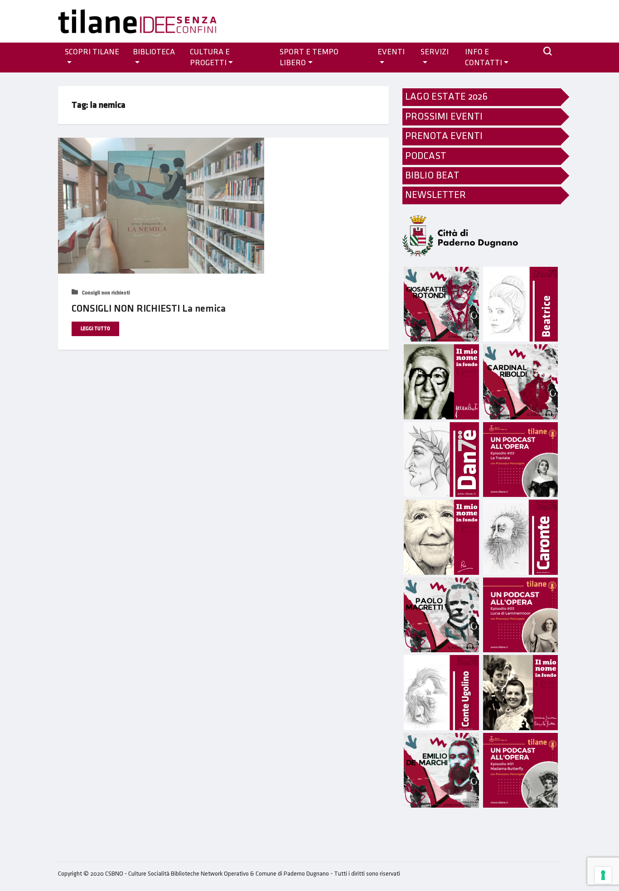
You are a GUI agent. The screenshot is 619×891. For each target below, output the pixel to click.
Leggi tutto (95, 329)
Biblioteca (154, 52)
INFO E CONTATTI (483, 57)
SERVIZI (435, 52)
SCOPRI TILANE (92, 52)
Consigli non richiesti (105, 292)
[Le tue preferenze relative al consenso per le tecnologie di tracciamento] (603, 875)
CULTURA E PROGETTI (210, 57)
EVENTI (391, 52)
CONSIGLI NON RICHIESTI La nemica (149, 308)
